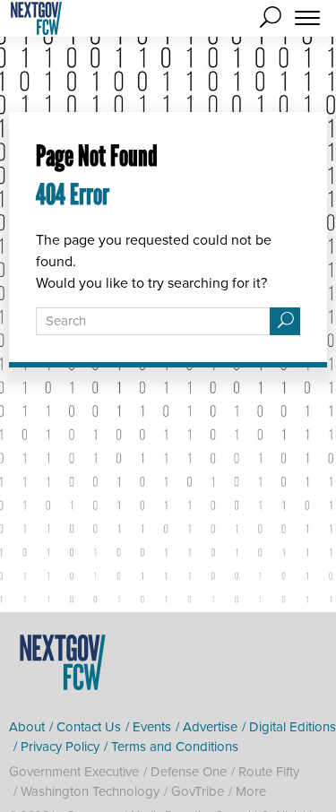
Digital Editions (292, 727)
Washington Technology (90, 791)
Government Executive (74, 772)
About (27, 727)
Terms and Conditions (174, 746)
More (251, 791)
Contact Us (88, 727)
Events (152, 727)
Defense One (189, 772)
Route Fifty (268, 772)
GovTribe (197, 791)
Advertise (210, 727)
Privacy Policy (60, 746)
